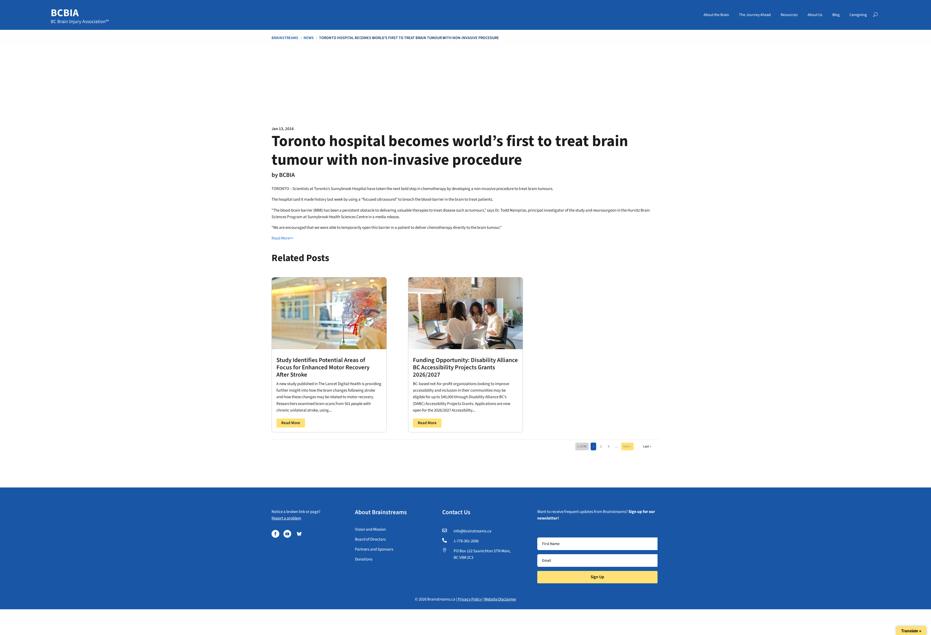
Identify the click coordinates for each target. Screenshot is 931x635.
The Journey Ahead (755, 14)
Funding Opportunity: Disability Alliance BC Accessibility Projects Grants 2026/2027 (465, 367)
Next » (627, 446)
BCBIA (287, 175)
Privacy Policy (470, 599)
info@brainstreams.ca (472, 531)
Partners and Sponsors (374, 549)
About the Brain (716, 14)
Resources (789, 14)
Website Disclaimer (500, 599)
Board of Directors (370, 539)
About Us (815, 14)
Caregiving (858, 14)
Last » (647, 446)
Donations (363, 559)
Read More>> (282, 238)
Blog (836, 14)
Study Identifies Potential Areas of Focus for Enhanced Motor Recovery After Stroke (322, 367)
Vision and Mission (370, 529)
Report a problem (286, 518)
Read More (290, 423)
